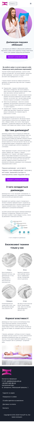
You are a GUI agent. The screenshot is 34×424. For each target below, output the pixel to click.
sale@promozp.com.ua (14, 381)
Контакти (6, 408)
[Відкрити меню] (30, 3)
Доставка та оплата (9, 404)
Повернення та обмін (10, 397)
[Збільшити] (30, 221)
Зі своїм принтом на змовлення (13, 400)
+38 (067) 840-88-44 (9, 383)
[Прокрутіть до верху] (30, 417)
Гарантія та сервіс (9, 393)
